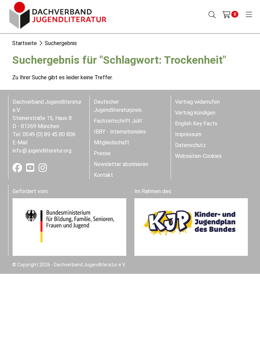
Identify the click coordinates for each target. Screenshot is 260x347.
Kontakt (103, 175)
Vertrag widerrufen (197, 102)
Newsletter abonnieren (121, 164)
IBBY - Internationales (120, 131)
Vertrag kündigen (195, 112)
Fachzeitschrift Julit (118, 121)
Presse (102, 153)
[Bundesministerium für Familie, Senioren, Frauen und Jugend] (69, 225)
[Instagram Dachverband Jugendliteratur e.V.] (43, 169)
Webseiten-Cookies (198, 156)
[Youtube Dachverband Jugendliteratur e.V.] (31, 169)
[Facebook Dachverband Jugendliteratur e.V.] (18, 169)
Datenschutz (190, 145)
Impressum (188, 134)
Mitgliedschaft (111, 142)
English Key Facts (196, 123)
